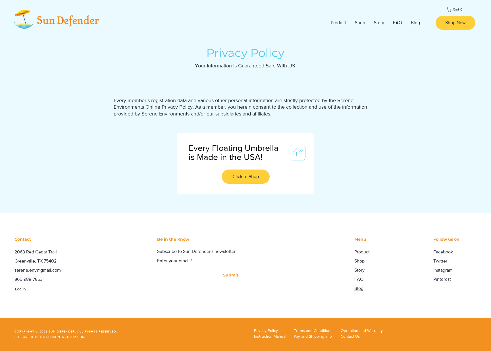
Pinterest (442, 279)
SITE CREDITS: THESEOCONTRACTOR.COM (49, 336)
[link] (455, 9)
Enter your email (173, 261)
